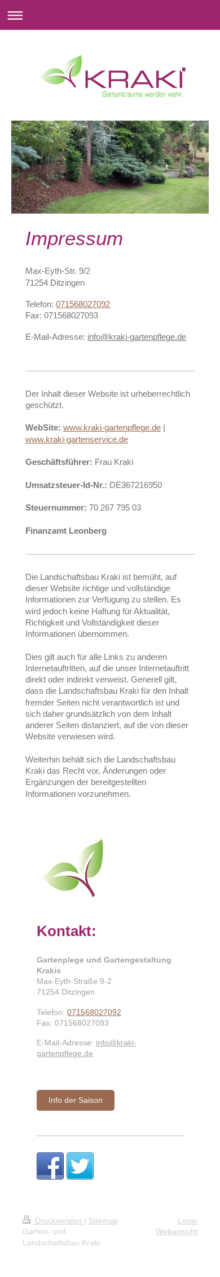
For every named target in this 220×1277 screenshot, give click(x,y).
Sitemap (103, 1220)
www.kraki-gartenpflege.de (112, 427)
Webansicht (176, 1231)
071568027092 (83, 304)
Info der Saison (76, 1100)
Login (187, 1220)
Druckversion (58, 1220)
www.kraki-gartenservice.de (76, 439)
